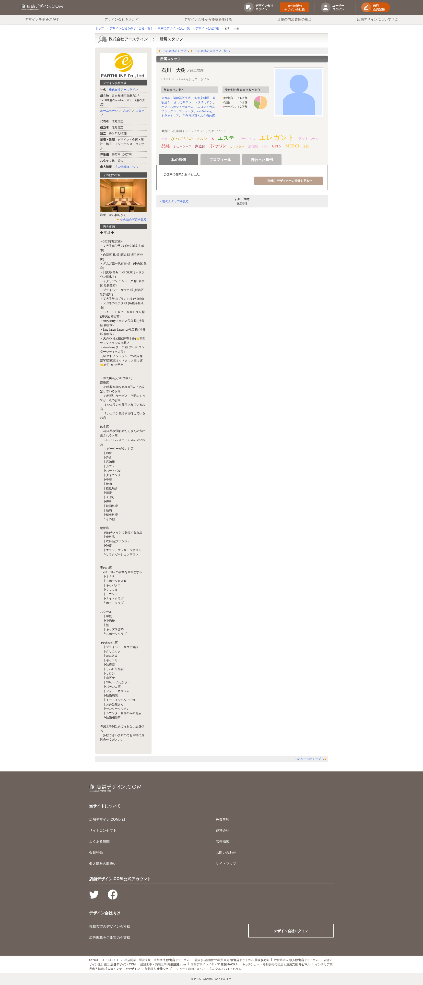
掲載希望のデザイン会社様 (294, 7)
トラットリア (170, 115)
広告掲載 (222, 841)
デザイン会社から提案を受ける (208, 19)
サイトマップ (226, 863)
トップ (99, 28)
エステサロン (204, 102)
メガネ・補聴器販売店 (176, 98)
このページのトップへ (310, 759)
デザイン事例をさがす (42, 19)
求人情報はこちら (126, 166)
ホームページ (109, 110)
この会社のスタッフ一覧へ (212, 51)
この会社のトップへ (176, 51)
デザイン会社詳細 (207, 28)
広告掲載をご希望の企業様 (109, 937)
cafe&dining (204, 111)
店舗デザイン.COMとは (107, 819)
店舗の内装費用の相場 (294, 19)
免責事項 (222, 819)
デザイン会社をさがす (122, 19)
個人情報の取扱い (103, 863)
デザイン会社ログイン (291, 930)
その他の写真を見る (133, 219)
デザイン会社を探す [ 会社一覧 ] (131, 28)
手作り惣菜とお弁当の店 (199, 115)
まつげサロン (182, 102)
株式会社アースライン (128, 39)
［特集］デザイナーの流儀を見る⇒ (288, 180)
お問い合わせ (226, 852)
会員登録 (96, 852)
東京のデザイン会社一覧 (174, 28)
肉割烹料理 (201, 98)
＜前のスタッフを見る (174, 201)
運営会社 (222, 830)
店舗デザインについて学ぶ (377, 19)
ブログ (126, 110)
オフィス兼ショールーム (177, 106)
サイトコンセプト (103, 830)
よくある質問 (99, 841)
